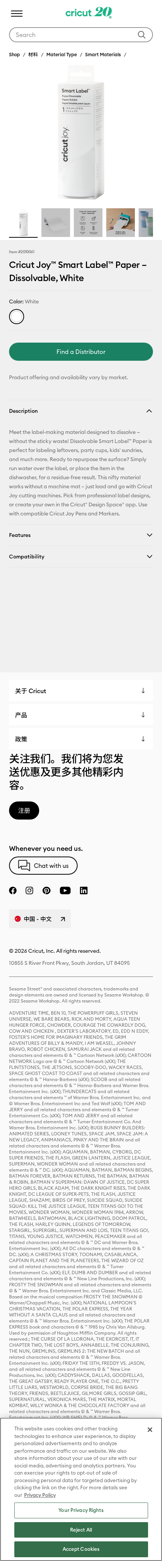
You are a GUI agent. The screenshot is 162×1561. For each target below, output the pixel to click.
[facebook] (13, 890)
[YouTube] (65, 890)
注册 (24, 810)
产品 (21, 715)
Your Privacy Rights (80, 1510)
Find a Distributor (81, 351)
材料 (33, 54)
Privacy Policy (40, 1495)
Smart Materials (103, 54)
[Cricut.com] (88, 13)
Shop (14, 54)
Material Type (61, 54)
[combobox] (81, 34)
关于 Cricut (30, 691)
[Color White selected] (16, 316)
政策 (21, 739)
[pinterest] (46, 890)
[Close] (150, 1429)
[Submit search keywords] (141, 34)
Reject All (81, 1530)
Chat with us (51, 865)
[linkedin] (84, 890)
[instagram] (29, 890)
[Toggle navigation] (16, 14)
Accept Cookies (81, 1549)
